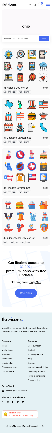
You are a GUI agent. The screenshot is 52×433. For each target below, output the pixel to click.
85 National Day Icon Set (16, 88)
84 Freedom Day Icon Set (16, 188)
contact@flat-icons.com (16, 391)
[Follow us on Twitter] (18, 402)
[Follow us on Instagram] (8, 402)
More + (27, 92)
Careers (31, 363)
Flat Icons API (8, 371)
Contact (31, 350)
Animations (7, 358)
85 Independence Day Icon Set (19, 238)
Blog (30, 358)
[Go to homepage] (9, 4)
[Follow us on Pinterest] (2, 402)
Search (44, 38)
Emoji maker (7, 363)
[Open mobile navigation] (48, 5)
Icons (4, 346)
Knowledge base (35, 354)
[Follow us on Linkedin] (23, 402)
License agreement (36, 371)
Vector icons (7, 350)
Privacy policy (34, 380)
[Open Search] (30, 4)
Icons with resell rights (38, 367)
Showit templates (9, 367)
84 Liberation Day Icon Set (17, 138)
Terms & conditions (36, 376)
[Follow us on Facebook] (12, 402)
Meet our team (34, 346)
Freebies (6, 354)
